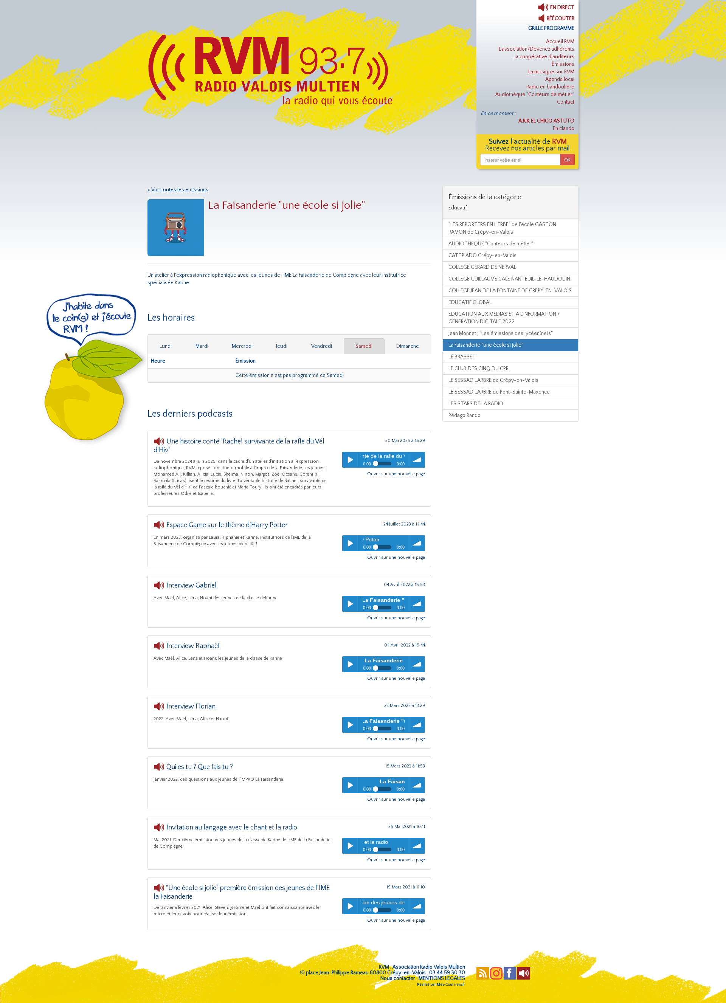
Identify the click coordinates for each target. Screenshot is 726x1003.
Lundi (166, 346)
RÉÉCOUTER (560, 19)
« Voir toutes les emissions (177, 190)
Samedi (363, 346)
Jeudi (281, 346)
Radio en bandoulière (550, 87)
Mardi (201, 346)
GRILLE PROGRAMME (551, 28)
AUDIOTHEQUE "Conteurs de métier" (490, 244)
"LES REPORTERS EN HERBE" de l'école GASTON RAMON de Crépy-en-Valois (502, 228)
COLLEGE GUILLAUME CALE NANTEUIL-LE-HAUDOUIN (509, 279)
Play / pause (350, 460)
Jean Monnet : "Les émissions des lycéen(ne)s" (500, 333)
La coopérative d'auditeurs (543, 57)
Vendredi (321, 346)
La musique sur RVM (551, 72)
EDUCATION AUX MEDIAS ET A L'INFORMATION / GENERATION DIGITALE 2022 (504, 318)
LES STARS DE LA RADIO (475, 404)
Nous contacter (397, 978)
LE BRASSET (462, 357)
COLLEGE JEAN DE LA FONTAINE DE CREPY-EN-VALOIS (510, 291)
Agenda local (559, 79)
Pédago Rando (464, 415)
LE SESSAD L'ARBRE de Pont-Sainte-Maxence (499, 392)
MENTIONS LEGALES (442, 978)
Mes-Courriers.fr (451, 985)
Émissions (563, 64)
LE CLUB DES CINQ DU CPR (478, 369)
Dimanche (407, 346)
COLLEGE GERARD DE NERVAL (482, 267)
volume (417, 460)
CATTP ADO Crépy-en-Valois (482, 256)
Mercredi (242, 346)
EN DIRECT (561, 8)
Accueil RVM (560, 42)
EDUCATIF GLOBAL (470, 302)
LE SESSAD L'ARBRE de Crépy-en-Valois (493, 380)
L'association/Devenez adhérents (536, 49)
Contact (565, 102)
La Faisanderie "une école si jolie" (485, 345)
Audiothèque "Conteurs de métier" (534, 94)
